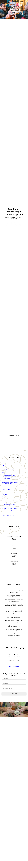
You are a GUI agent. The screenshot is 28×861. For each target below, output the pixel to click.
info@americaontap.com (14, 838)
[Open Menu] (26, 4)
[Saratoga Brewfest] (12, 4)
